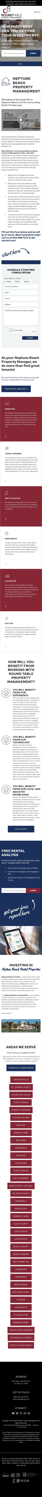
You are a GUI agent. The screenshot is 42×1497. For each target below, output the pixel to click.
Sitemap (36, 1425)
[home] (11, 12)
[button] (13, 1413)
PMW (29, 1425)
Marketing (21, 64)
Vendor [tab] (26, 282)
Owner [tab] (9, 282)
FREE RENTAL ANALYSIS (14, 389)
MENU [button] (38, 12)
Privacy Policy (22, 1427)
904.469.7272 (30, 4)
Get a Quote (21, 829)
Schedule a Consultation (21, 1068)
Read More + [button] (6, 1013)
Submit (33, 53)
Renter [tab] (17, 282)
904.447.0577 (30, 1)
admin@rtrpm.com (23, 1399)
